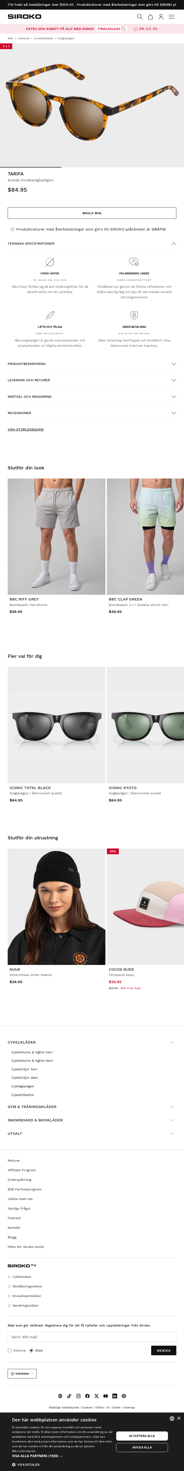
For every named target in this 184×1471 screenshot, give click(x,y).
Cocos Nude (121, 969)
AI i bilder (114, 1407)
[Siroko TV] (60, 1396)
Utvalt (15, 1133)
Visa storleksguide (26, 429)
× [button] (178, 1418)
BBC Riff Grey (24, 599)
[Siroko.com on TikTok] (69, 1396)
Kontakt (14, 1227)
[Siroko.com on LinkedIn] (115, 1396)
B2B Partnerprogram (24, 1189)
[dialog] (92, 1442)
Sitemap (129, 1407)
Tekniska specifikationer (31, 243)
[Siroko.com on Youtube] (105, 1396)
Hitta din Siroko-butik (26, 1247)
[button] (63, 1456)
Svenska (22, 1373)
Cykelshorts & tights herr (32, 1052)
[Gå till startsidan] (24, 16)
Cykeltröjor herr (25, 1069)
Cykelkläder (22, 1042)
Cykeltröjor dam (25, 1077)
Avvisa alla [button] (142, 1447)
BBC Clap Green (125, 599)
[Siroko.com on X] (96, 1396)
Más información (24, 1451)
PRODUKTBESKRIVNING (27, 364)
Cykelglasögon (23, 1086)
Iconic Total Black (30, 787)
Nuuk (15, 969)
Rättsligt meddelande (64, 1407)
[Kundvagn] (150, 17)
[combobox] (172, 1418)
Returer (14, 1160)
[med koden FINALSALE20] (123, 28)
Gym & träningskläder (32, 1106)
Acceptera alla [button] (142, 1436)
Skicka (164, 1350)
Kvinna (19, 1350)
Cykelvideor (21, 1277)
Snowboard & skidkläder (35, 1120)
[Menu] (171, 17)
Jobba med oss (20, 1199)
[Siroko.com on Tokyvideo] (124, 1396)
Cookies (87, 1407)
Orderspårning (19, 1180)
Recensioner (19, 413)
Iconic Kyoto (123, 787)
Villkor (99, 1407)
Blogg (12, 1237)
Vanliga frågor (19, 1208)
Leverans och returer (29, 380)
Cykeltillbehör (23, 1095)
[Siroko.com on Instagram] (78, 1396)
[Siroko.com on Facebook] (87, 1396)
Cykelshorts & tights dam (32, 1060)
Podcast (14, 1218)
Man (39, 1350)
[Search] (140, 17)
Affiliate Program (22, 1170)
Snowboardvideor (26, 1296)
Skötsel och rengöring (30, 396)
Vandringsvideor (25, 1305)
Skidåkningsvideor (27, 1286)
